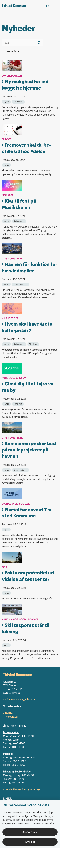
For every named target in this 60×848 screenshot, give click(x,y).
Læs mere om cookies (42, 823)
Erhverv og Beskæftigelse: (17, 771)
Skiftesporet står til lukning (25, 628)
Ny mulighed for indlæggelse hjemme (26, 85)
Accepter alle (30, 832)
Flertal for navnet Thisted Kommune (27, 513)
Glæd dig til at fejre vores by (28, 387)
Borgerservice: (11, 732)
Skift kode (10, 713)
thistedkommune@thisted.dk (20, 699)
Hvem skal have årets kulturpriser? (27, 327)
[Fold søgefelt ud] (47, 6)
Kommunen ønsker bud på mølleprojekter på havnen (29, 450)
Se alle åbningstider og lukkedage (22, 789)
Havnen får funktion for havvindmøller (29, 268)
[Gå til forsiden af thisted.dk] (13, 6)
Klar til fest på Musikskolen (19, 204)
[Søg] (39, 42)
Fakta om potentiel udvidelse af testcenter (28, 576)
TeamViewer (11, 716)
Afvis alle (30, 841)
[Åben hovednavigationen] (57, 6)
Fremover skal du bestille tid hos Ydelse (26, 148)
